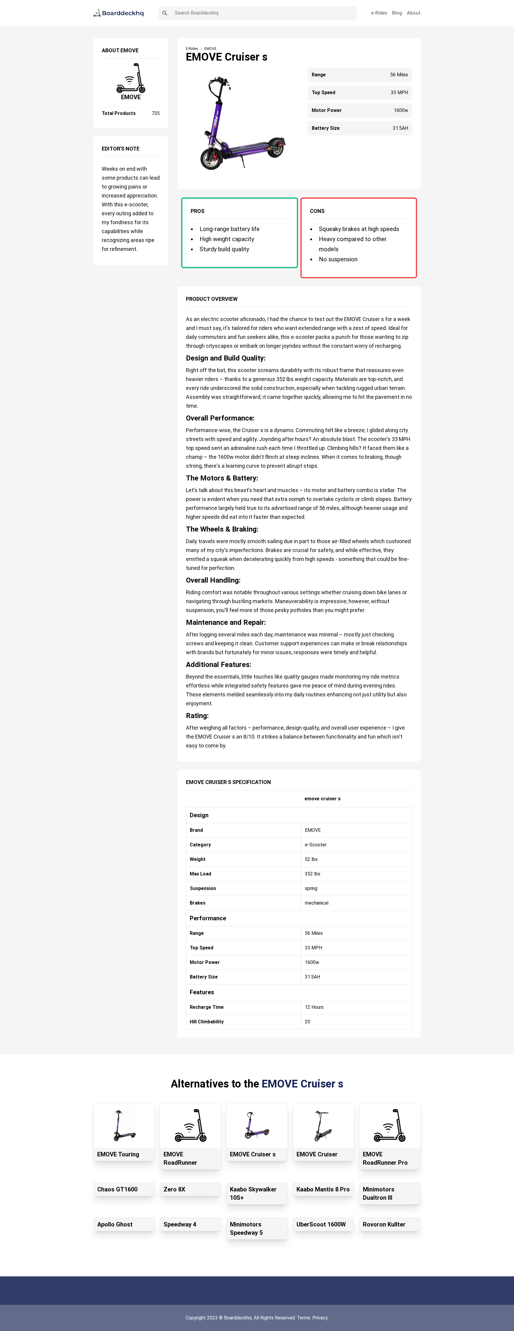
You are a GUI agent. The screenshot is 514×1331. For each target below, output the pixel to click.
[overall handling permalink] (183, 578)
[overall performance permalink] (183, 415)
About (414, 13)
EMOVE (131, 97)
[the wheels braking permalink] (183, 526)
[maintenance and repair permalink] (183, 620)
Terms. (304, 1318)
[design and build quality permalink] (183, 355)
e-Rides (379, 13)
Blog (397, 13)
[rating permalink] (183, 713)
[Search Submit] (164, 13)
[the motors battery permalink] (183, 475)
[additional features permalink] (183, 662)
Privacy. (320, 1318)
